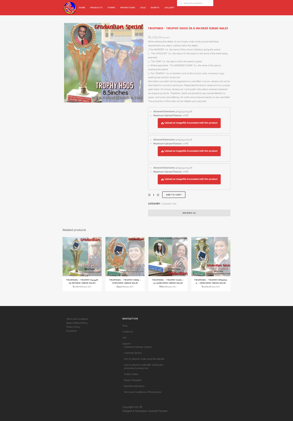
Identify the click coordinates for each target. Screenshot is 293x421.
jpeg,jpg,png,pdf (172, 111)
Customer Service (132, 353)
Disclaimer (71, 331)
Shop (125, 326)
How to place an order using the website (144, 359)
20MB (170, 115)
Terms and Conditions (77, 319)
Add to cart (174, 195)
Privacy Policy (73, 327)
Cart (124, 337)
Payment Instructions (134, 386)
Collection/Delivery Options (138, 347)
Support (126, 343)
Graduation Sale (168, 203)
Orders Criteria (131, 374)
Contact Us (127, 331)
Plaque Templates (132, 380)
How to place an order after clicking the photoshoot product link (143, 366)
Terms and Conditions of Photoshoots (142, 392)
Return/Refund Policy (77, 323)
